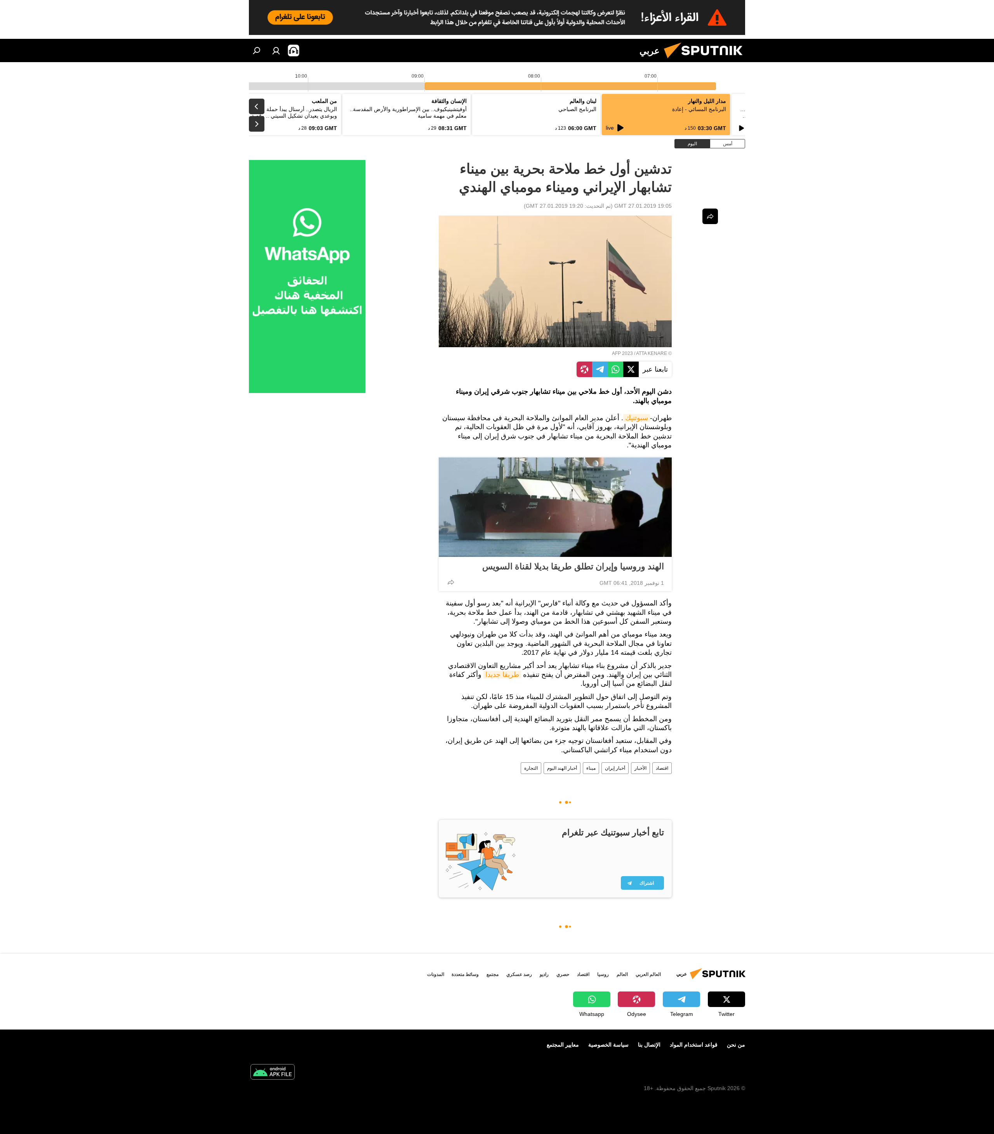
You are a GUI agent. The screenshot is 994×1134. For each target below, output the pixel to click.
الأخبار (640, 768)
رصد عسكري (519, 974)
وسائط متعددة (465, 974)
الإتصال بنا (649, 1045)
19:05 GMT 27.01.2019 (643, 206)
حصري (562, 974)
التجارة (531, 768)
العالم (622, 974)
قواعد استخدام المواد (694, 1045)
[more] (451, 582)
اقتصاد (662, 768)
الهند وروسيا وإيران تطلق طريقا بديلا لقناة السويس (573, 566)
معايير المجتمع (563, 1045)
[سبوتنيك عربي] (706, 60)
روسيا (603, 974)
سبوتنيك (636, 418)
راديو (544, 974)
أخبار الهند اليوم (562, 768)
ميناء (591, 768)
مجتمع (493, 974)
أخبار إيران (615, 768)
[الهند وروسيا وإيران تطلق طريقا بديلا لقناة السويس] (555, 507)
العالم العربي (648, 974)
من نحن (736, 1045)
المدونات (435, 974)
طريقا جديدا (502, 674)
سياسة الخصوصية (608, 1045)
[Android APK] (272, 1073)
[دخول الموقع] (276, 50)
